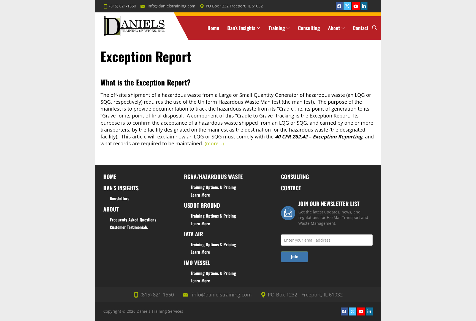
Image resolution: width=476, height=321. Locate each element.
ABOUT (111, 209)
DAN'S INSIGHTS (121, 188)
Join (294, 256)
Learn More (200, 195)
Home (213, 28)
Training (277, 28)
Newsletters (119, 198)
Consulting (309, 28)
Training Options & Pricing (213, 187)
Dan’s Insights (241, 28)
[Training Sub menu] (288, 28)
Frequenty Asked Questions (133, 219)
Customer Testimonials (129, 227)
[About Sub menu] (343, 28)
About (334, 28)
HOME (109, 176)
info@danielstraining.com (171, 6)
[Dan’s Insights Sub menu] (258, 28)
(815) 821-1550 (122, 6)
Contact (360, 28)
